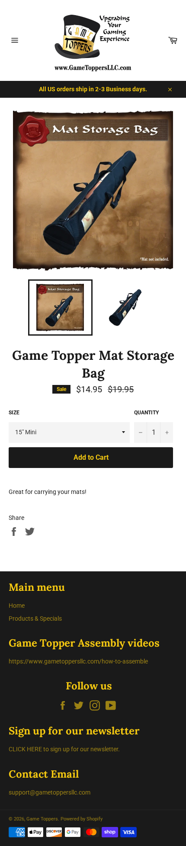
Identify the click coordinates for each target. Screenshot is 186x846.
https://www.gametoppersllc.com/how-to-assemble (78, 661)
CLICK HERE (25, 749)
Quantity (146, 413)
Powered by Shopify (82, 819)
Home (17, 605)
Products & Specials (35, 618)
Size (14, 413)
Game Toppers (42, 819)
